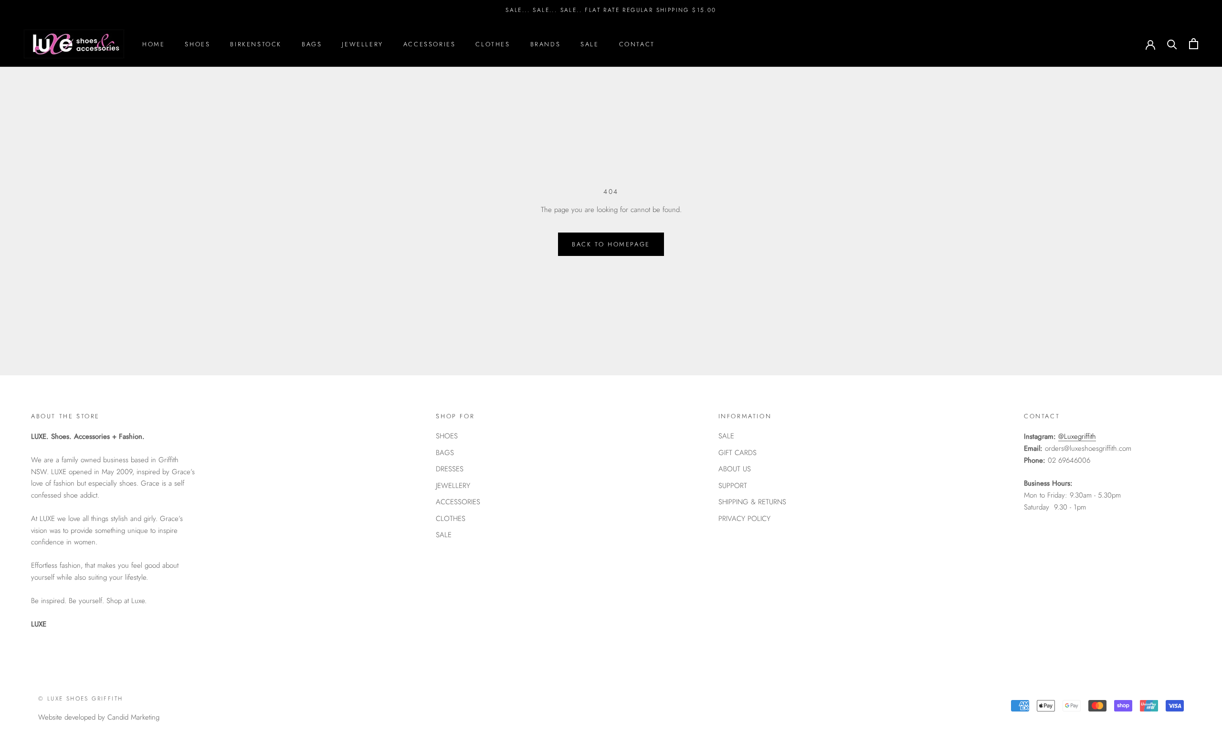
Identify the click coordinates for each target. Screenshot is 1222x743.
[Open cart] (1193, 43)
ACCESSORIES (458, 502)
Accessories (429, 43)
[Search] (1172, 44)
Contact (637, 43)
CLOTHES (450, 518)
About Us (734, 469)
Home (153, 43)
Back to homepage (611, 244)
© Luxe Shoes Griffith (80, 698)
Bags (312, 43)
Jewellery (362, 43)
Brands (545, 43)
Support (732, 485)
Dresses (450, 469)
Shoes (197, 43)
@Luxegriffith (1077, 436)
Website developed (66, 717)
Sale (589, 43)
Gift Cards (737, 452)
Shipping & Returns (752, 502)
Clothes (492, 43)
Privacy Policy (744, 518)
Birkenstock (256, 43)
